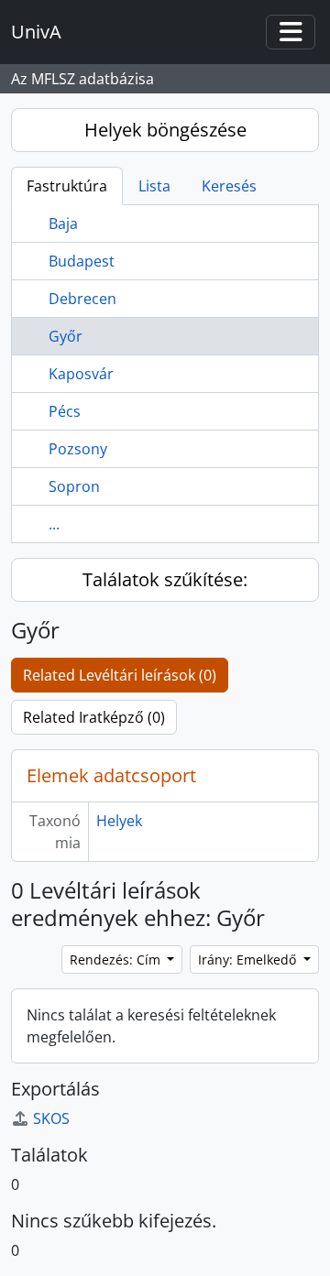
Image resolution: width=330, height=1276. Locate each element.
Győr (65, 336)
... (54, 524)
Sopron (74, 486)
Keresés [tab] (229, 186)
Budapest (82, 261)
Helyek (119, 821)
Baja (63, 223)
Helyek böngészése (165, 129)
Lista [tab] (154, 186)
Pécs (65, 411)
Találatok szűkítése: (165, 579)
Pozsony (78, 449)
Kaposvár (81, 374)
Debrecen (82, 299)
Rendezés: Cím (117, 959)
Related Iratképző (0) (94, 717)
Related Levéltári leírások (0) (119, 675)
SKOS (51, 1118)
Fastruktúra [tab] (67, 186)
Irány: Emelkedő (249, 959)
